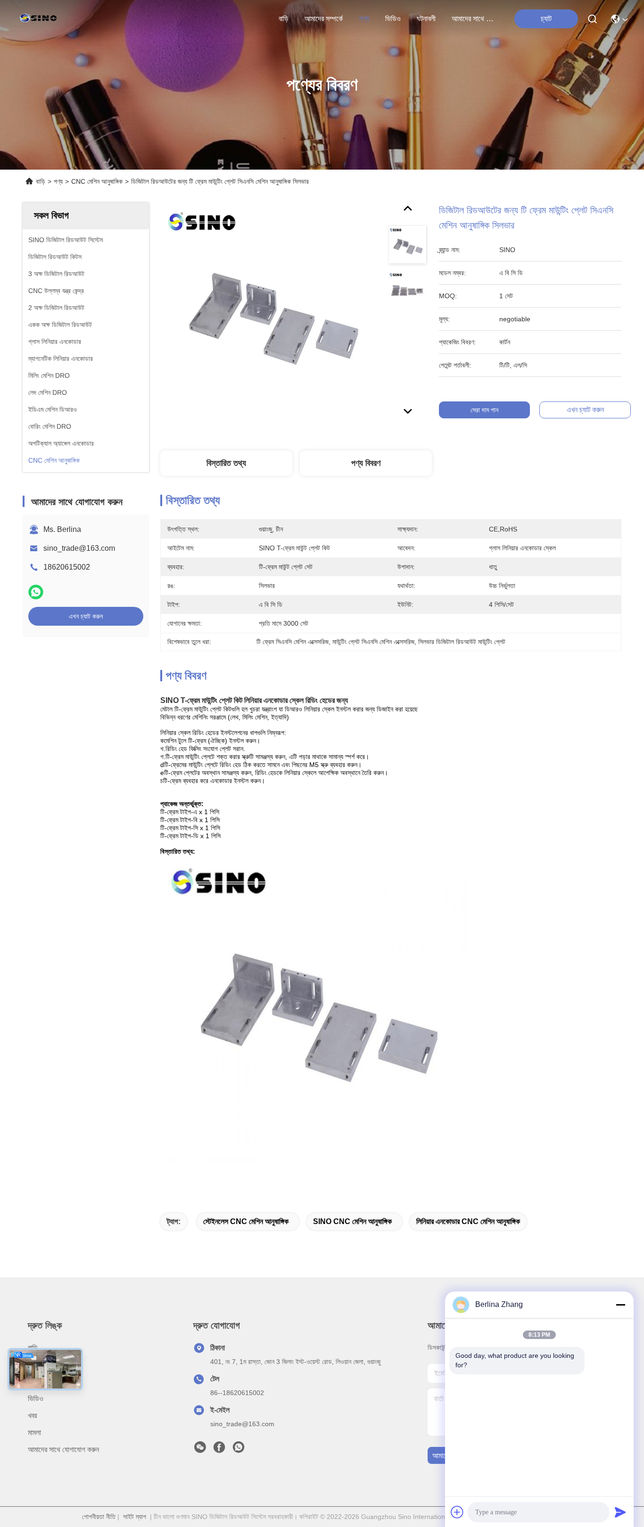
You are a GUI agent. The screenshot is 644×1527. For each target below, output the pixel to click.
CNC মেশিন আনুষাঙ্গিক (97, 181)
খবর (32, 1416)
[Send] (620, 1512)
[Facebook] (219, 1450)
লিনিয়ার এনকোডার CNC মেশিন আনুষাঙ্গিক (468, 1221)
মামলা (34, 1433)
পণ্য (364, 19)
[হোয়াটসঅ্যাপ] (35, 592)
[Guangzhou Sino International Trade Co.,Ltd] (40, 19)
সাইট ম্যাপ (134, 1516)
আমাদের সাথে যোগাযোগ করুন (474, 19)
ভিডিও (393, 19)
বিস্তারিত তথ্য (226, 463)
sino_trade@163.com (79, 548)
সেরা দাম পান (484, 410)
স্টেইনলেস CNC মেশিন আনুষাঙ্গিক (246, 1221)
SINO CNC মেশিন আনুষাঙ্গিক (352, 1221)
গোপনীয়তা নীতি (99, 1516)
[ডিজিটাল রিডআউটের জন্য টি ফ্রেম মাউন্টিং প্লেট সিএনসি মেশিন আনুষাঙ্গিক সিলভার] (269, 312)
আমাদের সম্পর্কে (324, 19)
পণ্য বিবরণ (365, 463)
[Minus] (620, 1304)
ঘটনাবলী (426, 19)
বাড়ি (284, 19)
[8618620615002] (238, 1450)
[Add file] (457, 1512)
